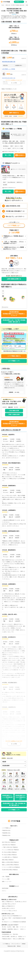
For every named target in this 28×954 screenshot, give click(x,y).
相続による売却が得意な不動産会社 (10, 864)
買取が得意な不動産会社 (8, 859)
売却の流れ (15, 934)
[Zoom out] (3, 293)
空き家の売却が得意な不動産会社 (10, 869)
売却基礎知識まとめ (6, 934)
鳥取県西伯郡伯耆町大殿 (8, 61)
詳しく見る (8, 155)
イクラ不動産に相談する (14, 356)
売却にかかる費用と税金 (18, 938)
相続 (17, 926)
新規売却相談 (5, 888)
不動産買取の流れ (6, 833)
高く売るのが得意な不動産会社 (9, 852)
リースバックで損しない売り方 (9, 910)
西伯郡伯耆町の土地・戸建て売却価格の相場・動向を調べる (14, 804)
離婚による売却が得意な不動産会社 (10, 862)
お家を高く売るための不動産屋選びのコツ (12, 915)
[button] (5, 299)
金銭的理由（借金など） (13, 929)
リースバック (23, 926)
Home (2, 5)
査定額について (22, 936)
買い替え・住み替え (6, 926)
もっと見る (14, 82)
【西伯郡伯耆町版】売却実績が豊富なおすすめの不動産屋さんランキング (14, 313)
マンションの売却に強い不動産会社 (10, 849)
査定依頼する (20, 155)
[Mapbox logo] (5, 307)
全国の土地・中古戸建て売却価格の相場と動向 (14, 5)
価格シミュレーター (6, 881)
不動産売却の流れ (6, 830)
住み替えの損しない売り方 (8, 908)
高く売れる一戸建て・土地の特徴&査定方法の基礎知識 (14, 918)
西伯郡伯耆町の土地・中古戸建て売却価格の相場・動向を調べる (14, 320)
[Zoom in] (3, 291)
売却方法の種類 (5, 936)
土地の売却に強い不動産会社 (9, 844)
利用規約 (23, 943)
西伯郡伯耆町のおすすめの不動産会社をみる (21, 797)
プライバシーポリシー (15, 943)
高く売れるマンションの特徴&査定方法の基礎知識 (14, 921)
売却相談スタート (19, 1)
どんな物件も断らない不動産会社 (10, 857)
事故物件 (4, 929)
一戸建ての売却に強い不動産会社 (10, 847)
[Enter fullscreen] (3, 296)
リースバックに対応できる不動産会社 (11, 867)
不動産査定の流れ (6, 835)
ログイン (4, 890)
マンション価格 (5, 879)
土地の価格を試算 (14, 410)
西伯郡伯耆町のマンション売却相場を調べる (7, 797)
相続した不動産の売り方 (8, 901)
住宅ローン (23, 929)
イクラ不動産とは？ (14, 225)
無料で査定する (14, 112)
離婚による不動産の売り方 (8, 906)
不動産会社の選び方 (6, 938)
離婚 (14, 926)
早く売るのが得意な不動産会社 (9, 854)
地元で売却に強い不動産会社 (9, 842)
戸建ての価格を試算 (14, 414)
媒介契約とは (14, 936)
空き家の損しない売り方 (20, 901)
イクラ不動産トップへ (14, 360)
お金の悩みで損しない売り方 (9, 903)
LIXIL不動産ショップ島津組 (8, 69)
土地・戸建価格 (5, 876)
